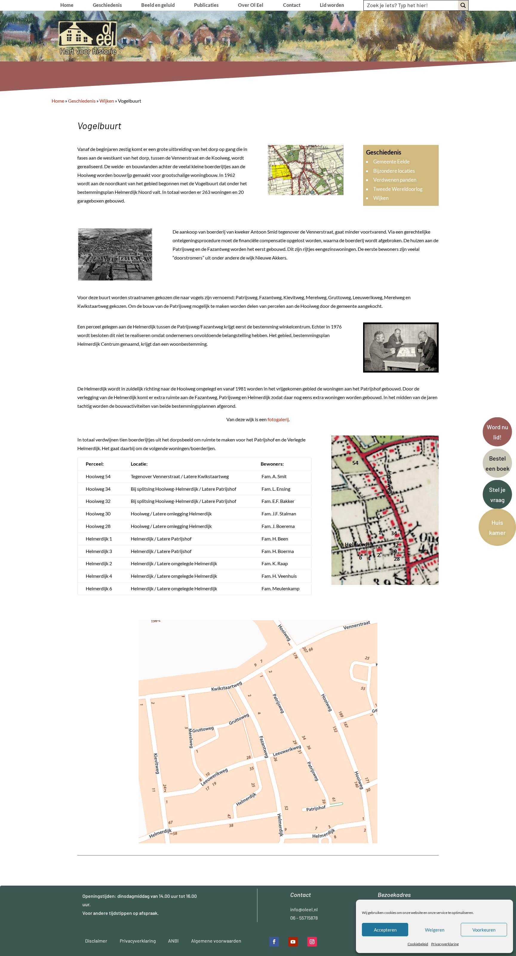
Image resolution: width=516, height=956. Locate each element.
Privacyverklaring (445, 944)
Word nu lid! (497, 432)
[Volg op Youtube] (293, 941)
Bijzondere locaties (394, 171)
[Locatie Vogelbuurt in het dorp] (305, 193)
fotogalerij (278, 419)
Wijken (380, 198)
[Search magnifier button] (463, 5)
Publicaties (206, 5)
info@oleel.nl (304, 909)
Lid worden (332, 5)
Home (66, 5)
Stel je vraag (497, 494)
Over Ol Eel (250, 5)
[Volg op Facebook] (274, 941)
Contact (291, 5)
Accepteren (385, 929)
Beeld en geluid (158, 5)
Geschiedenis (107, 5)
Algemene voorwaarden (216, 940)
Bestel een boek (497, 463)
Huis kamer (497, 527)
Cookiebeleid (418, 944)
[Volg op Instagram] (312, 941)
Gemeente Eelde (391, 161)
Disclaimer (96, 940)
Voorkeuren (483, 929)
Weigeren (434, 929)
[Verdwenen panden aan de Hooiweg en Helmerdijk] (385, 583)
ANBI (173, 940)
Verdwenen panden (394, 180)
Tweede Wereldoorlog (398, 189)
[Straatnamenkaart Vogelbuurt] (258, 841)
